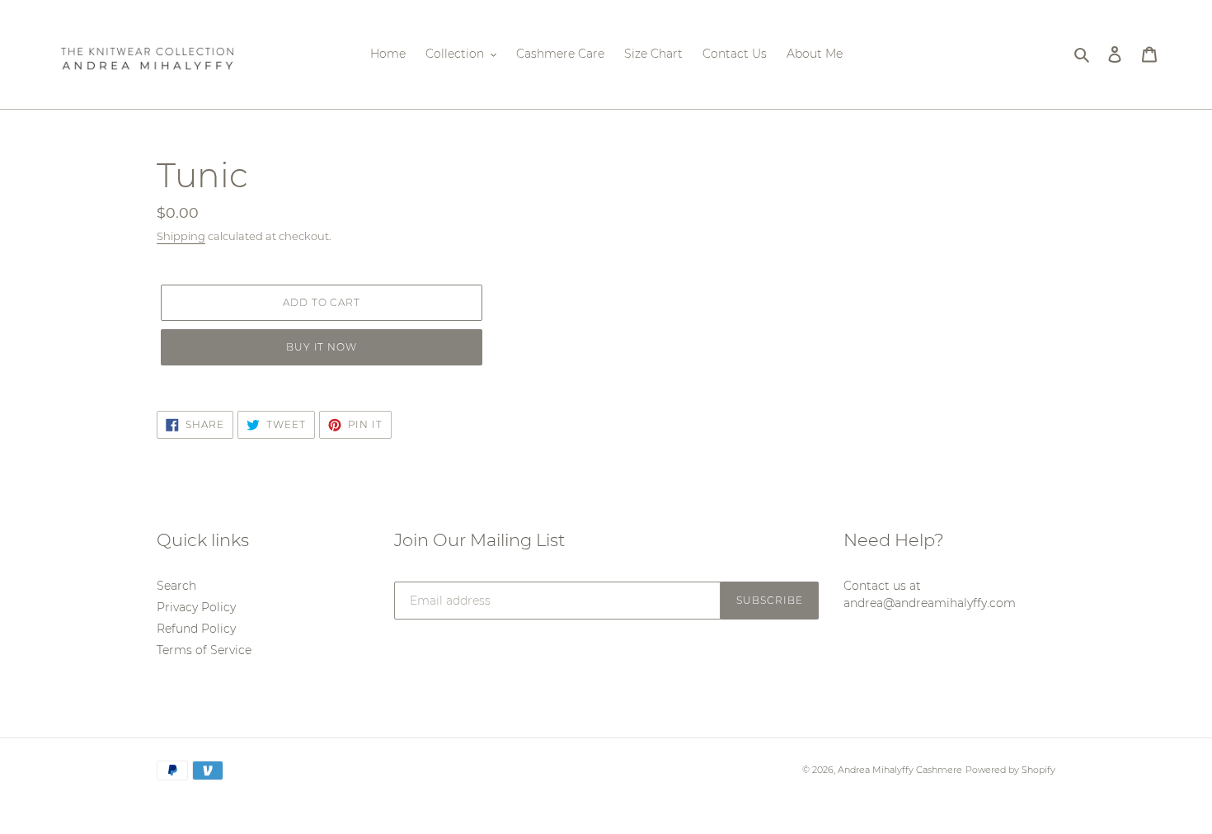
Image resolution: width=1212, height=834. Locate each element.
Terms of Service (204, 650)
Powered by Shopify (1010, 769)
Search (176, 585)
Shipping (181, 236)
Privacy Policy (196, 607)
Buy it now (322, 347)
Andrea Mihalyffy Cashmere (900, 769)
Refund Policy (196, 628)
